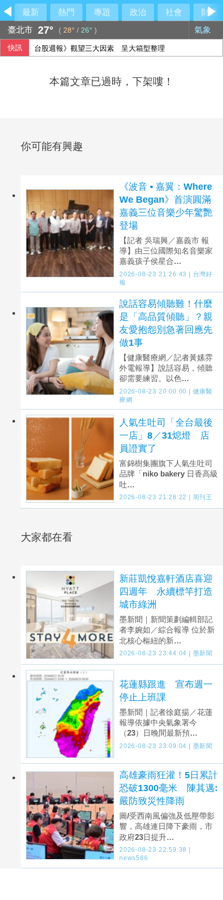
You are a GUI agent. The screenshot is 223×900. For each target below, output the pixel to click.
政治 (138, 12)
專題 (102, 12)
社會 (173, 12)
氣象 (203, 29)
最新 (30, 12)
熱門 (66, 12)
